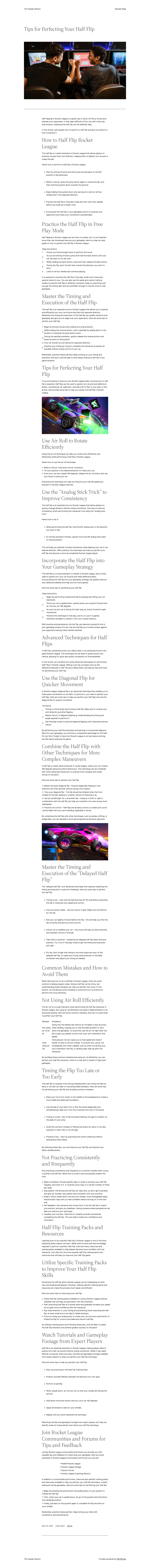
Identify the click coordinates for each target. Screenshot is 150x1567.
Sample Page (120, 9)
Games (69, 1526)
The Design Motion (32, 9)
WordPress (121, 1559)
